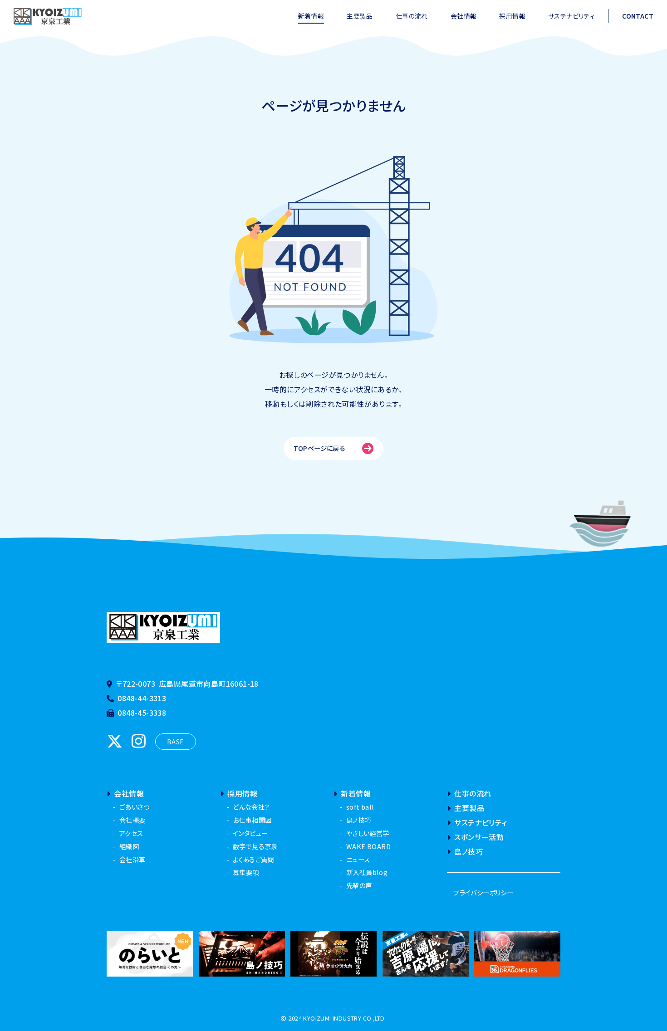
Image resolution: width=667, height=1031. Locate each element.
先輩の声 (359, 885)
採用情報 (512, 15)
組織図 (129, 846)
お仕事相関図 (252, 820)
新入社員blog (366, 872)
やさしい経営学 (367, 833)
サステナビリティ (571, 15)
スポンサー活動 (479, 836)
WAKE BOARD (368, 846)
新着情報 (311, 15)
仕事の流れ (412, 15)
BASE (175, 741)
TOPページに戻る (320, 448)
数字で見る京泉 (255, 846)
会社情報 (464, 15)
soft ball (360, 806)
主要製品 (360, 15)
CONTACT (637, 15)
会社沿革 (132, 859)
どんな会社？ (251, 806)
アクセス (131, 833)
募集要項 (246, 872)
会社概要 (132, 820)
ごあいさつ (134, 806)
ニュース (358, 859)
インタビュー (250, 833)
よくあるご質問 (253, 859)
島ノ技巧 (358, 820)
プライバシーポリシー (483, 892)
